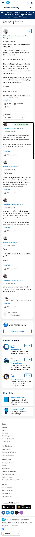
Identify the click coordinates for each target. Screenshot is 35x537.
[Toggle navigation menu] (31, 8)
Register (23, 15)
